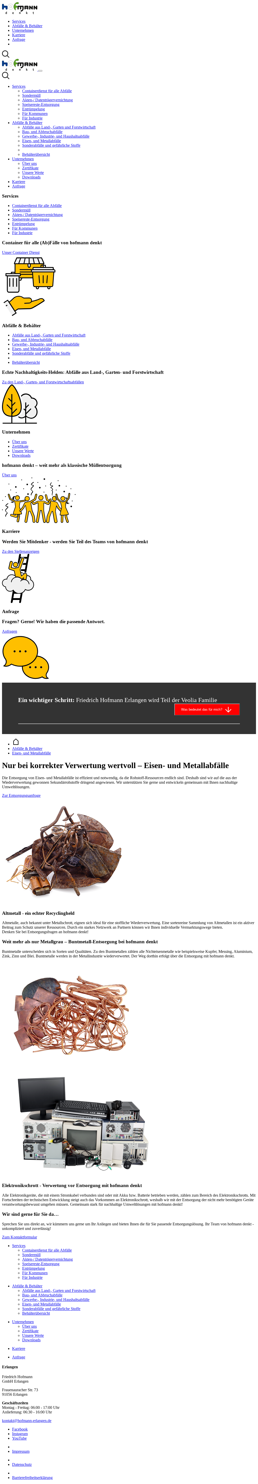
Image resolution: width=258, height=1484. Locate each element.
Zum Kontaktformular (19, 1237)
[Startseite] (16, 744)
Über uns (9, 475)
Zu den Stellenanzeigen (20, 551)
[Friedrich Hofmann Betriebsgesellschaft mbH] (19, 13)
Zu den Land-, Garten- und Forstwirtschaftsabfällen (43, 382)
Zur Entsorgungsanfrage (21, 795)
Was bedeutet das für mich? (201, 709)
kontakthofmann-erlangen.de (26, 1420)
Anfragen (9, 631)
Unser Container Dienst (21, 252)
